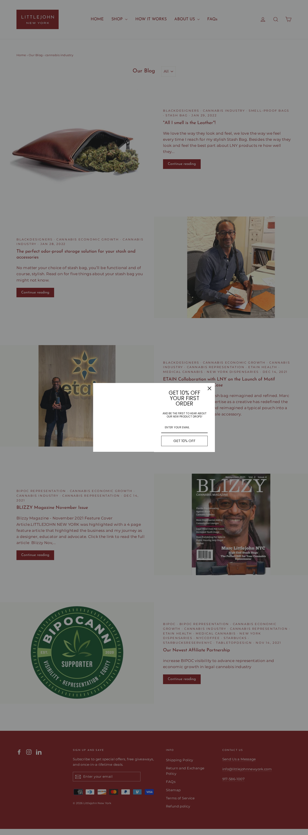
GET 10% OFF (184, 440)
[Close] (209, 388)
